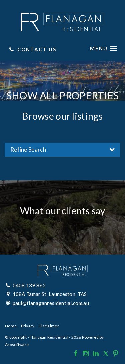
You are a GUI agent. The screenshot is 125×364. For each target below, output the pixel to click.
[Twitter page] (106, 354)
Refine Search (28, 149)
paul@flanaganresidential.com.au (51, 303)
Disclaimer (49, 325)
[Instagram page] (86, 354)
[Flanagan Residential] (62, 20)
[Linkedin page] (96, 354)
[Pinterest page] (115, 354)
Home (11, 325)
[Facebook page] (76, 354)
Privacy (28, 325)
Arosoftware (17, 344)
